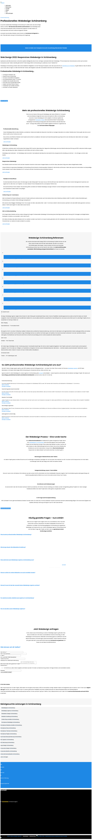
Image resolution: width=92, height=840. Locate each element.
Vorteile (7, 8)
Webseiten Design (40, 120)
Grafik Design (13, 258)
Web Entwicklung (13, 267)
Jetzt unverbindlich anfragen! (6, 672)
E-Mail (2, 655)
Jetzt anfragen (9, 13)
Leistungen (8, 5)
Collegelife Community (12, 273)
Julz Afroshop (9, 306)
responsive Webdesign (54, 567)
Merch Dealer (9, 256)
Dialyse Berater (9, 298)
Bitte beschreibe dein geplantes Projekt (11, 663)
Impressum (25, 836)
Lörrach (41, 373)
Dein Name (4, 652)
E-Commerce (7, 258)
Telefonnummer (5, 658)
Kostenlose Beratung (6, 508)
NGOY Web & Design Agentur (14, 836)
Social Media (20, 275)
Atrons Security (9, 264)
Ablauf (7, 10)
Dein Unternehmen (5, 653)
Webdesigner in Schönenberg (36, 442)
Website (3, 670)
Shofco (6, 281)
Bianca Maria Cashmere (13, 289)
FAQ (7, 11)
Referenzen (8, 7)
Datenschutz (4, 665)
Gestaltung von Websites (68, 66)
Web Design (19, 258)
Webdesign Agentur (73, 368)
